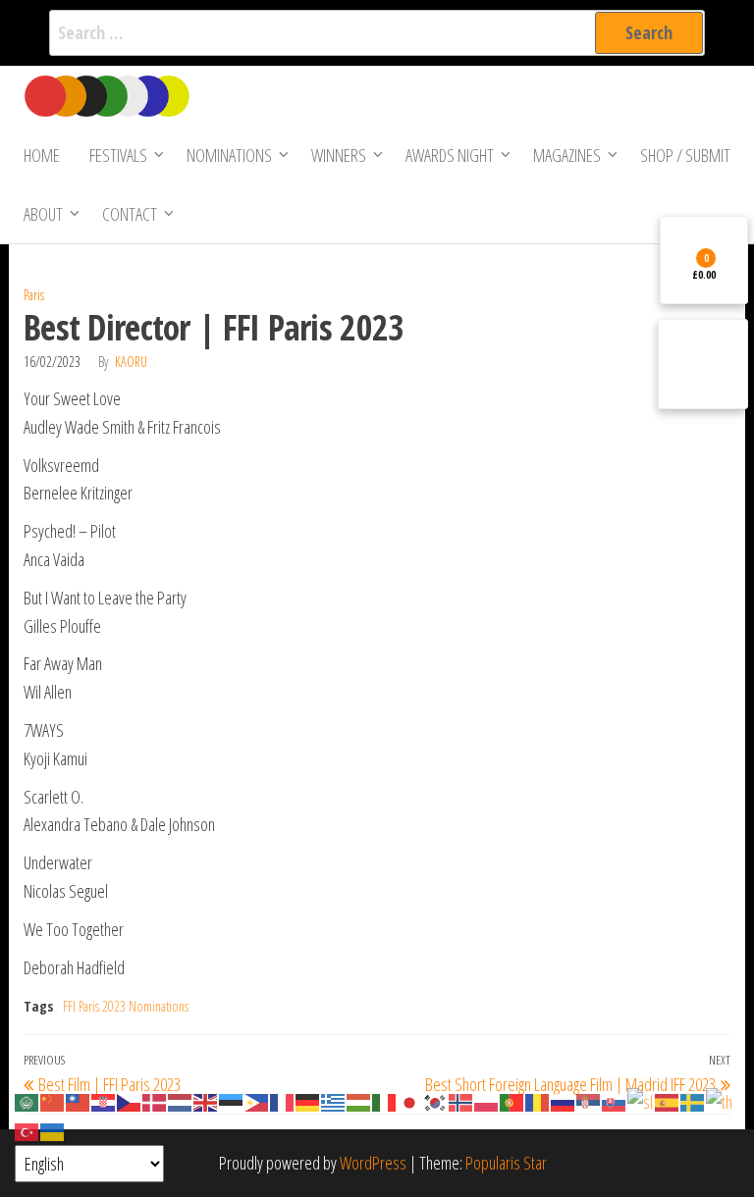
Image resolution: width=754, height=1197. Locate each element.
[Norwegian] (461, 1101)
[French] (283, 1101)
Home (42, 155)
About (43, 214)
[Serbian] (589, 1101)
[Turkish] (27, 1130)
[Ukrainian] (53, 1130)
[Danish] (155, 1101)
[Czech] (129, 1101)
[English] (206, 1101)
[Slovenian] (641, 1101)
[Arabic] (27, 1101)
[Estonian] (231, 1101)
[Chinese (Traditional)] (78, 1101)
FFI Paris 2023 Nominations (125, 1006)
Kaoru (131, 361)
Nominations (229, 155)
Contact (129, 214)
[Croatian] (104, 1101)
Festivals (118, 155)
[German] (308, 1101)
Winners (338, 155)
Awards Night (449, 155)
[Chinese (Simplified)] (53, 1101)
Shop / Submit (685, 155)
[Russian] (563, 1101)
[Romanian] (538, 1101)
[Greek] (334, 1101)
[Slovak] (614, 1101)
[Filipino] (257, 1101)
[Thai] (720, 1101)
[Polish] (487, 1101)
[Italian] (385, 1101)
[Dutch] (180, 1101)
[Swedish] (693, 1101)
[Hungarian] (359, 1101)
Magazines (567, 155)
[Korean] (436, 1101)
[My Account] (703, 364)
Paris (34, 295)
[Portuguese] (512, 1101)
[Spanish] (667, 1101)
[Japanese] (410, 1101)
